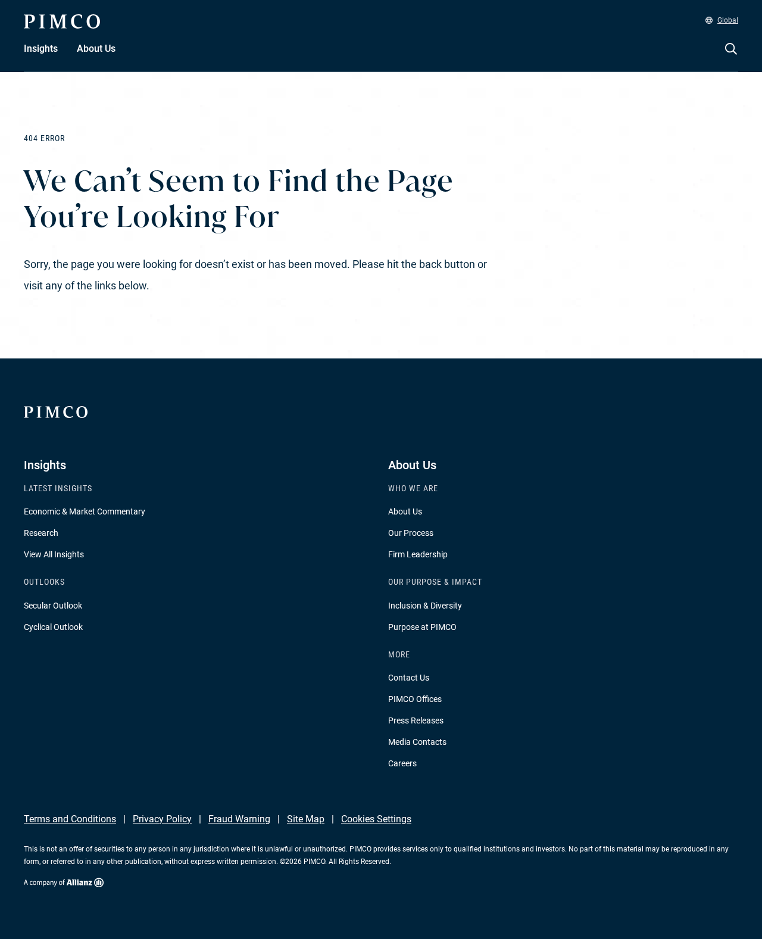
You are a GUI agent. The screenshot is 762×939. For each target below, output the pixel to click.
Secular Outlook (53, 605)
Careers (402, 763)
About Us (405, 511)
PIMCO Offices (415, 699)
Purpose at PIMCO (422, 627)
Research (41, 533)
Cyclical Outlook (53, 627)
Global (727, 20)
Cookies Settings (376, 819)
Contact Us (408, 677)
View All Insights (54, 554)
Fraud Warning (239, 819)
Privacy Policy (162, 819)
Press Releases (416, 720)
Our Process (410, 533)
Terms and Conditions (70, 819)
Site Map (305, 819)
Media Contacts (417, 742)
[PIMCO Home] (62, 21)
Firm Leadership (418, 554)
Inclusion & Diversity (425, 605)
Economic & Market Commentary (84, 511)
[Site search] (731, 57)
